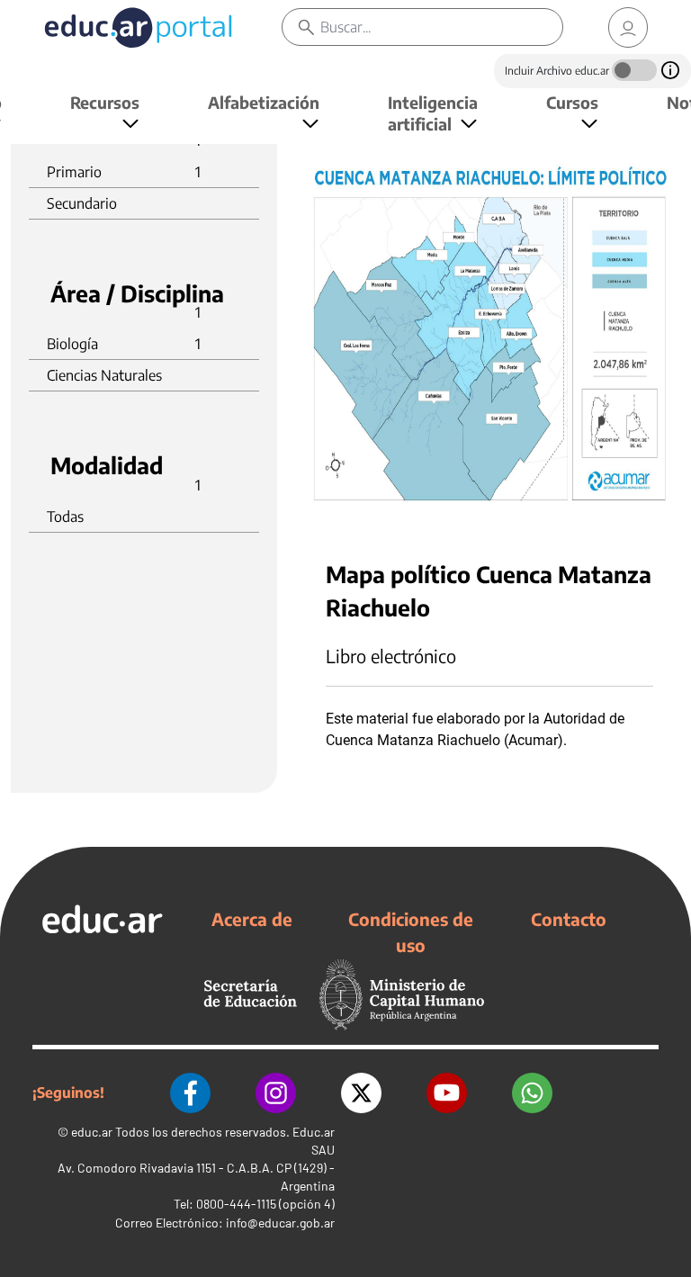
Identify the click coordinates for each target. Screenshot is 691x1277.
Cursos (572, 102)
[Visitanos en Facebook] (190, 1093)
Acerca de (251, 919)
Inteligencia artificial (433, 113)
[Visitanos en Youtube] (446, 1093)
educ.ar (91, 1131)
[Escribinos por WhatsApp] (532, 1093)
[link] (628, 27)
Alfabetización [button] (263, 102)
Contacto (568, 919)
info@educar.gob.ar (280, 1222)
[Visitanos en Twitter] (361, 1093)
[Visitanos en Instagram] (276, 1093)
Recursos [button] (104, 102)
